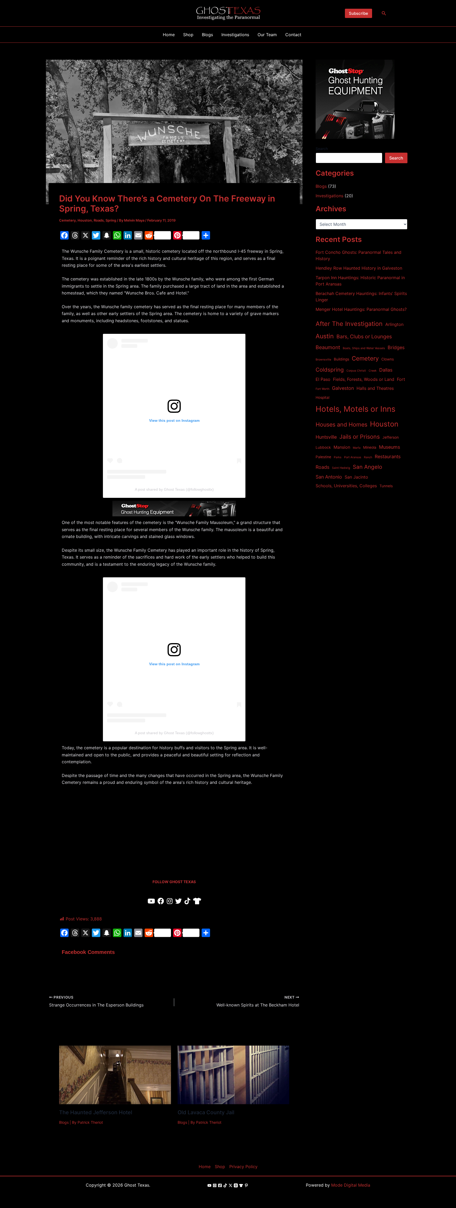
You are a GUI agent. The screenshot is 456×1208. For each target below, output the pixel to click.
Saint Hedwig (341, 468)
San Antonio (329, 477)
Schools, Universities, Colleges (346, 485)
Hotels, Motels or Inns (355, 409)
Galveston (343, 388)
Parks (337, 457)
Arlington (394, 324)
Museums (389, 447)
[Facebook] (220, 1185)
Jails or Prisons (359, 436)
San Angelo (367, 466)
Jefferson (390, 437)
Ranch (368, 457)
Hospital (322, 397)
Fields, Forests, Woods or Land (363, 379)
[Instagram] (215, 1185)
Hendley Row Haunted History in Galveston (359, 268)
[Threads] (236, 1185)
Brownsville (323, 359)
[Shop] (241, 1185)
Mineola (369, 447)
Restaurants (388, 456)
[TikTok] (225, 1185)
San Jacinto (356, 477)
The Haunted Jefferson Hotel (95, 1112)
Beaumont (328, 347)
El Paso (323, 379)
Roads (99, 220)
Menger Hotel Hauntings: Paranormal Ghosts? (361, 309)
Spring (111, 220)
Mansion (342, 447)
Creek (373, 370)
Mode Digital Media (350, 1185)
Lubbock (323, 447)
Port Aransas (352, 457)
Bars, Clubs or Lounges (364, 336)
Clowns (387, 359)
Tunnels (386, 486)
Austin (325, 336)
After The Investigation (349, 323)
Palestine (323, 457)
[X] (230, 1185)
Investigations (329, 195)
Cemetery (67, 220)
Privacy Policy (243, 1166)
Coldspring (330, 369)
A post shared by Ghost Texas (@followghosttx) (174, 489)
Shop (220, 1166)
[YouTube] (209, 1185)
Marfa (356, 448)
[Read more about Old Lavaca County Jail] (233, 1074)
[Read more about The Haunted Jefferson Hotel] (115, 1074)
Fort (401, 379)
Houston (85, 220)
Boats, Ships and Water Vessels (364, 348)
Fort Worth (322, 389)
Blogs (64, 1122)
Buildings (341, 359)
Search (322, 148)
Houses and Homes (341, 424)
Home (205, 1166)
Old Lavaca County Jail (206, 1112)
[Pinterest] (246, 1185)
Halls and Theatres (375, 388)
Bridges (396, 347)
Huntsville (326, 437)
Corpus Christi (356, 370)
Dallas (385, 370)
